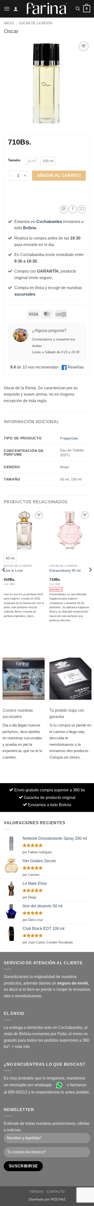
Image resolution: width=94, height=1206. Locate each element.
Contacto (56, 1191)
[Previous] (4, 580)
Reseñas (76, 367)
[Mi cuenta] (15, 8)
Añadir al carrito (59, 175)
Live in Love (13, 570)
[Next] (90, 580)
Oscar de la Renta (35, 23)
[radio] (31, 161)
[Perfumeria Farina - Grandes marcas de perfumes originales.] (47, 9)
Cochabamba (49, 221)
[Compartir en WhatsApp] (64, 209)
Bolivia (29, 228)
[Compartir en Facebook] (73, 209)
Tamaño (14, 160)
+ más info (21, 1046)
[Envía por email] (82, 209)
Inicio (9, 23)
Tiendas (36, 1191)
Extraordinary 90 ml (64, 570)
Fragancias (69, 438)
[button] (7, 9)
